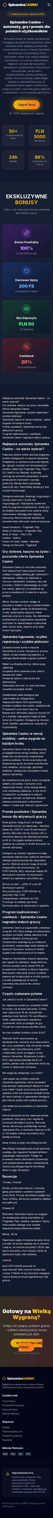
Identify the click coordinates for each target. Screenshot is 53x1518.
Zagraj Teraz (26, 104)
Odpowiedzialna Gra (12, 1431)
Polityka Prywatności (12, 1435)
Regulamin (7, 1440)
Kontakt (6, 1427)
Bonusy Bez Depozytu (13, 1405)
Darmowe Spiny (10, 1409)
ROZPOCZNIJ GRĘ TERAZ (29, 1345)
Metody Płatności (10, 1413)
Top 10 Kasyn (8, 1401)
